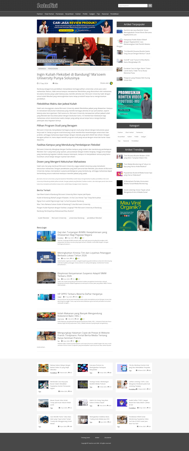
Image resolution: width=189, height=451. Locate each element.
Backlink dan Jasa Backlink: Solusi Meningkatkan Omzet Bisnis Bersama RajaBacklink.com (138, 32)
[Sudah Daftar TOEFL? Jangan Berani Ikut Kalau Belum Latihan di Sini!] (124, 403)
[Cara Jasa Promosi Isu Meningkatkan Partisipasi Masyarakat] (85, 368)
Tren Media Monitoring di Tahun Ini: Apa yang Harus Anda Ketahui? (137, 165)
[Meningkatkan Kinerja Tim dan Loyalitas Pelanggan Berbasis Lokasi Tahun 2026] (46, 257)
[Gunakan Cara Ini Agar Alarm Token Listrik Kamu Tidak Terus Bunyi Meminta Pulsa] (121, 69)
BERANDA (42, 69)
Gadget (92, 14)
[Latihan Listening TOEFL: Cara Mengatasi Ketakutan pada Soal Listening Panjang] (124, 384)
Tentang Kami (85, 437)
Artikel (97, 437)
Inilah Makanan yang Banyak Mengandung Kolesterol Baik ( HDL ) (80, 314)
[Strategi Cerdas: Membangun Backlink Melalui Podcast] (85, 384)
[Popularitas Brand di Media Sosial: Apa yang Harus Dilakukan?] (121, 174)
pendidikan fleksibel (94, 218)
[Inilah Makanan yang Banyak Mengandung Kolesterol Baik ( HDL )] (46, 316)
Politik (85, 14)
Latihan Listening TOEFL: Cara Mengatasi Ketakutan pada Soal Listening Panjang (139, 384)
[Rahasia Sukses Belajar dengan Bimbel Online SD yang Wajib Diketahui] (45, 368)
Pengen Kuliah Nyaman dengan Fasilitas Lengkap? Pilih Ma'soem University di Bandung (69, 208)
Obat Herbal (49, 14)
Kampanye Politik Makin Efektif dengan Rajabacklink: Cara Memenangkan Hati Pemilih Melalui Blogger (133, 43)
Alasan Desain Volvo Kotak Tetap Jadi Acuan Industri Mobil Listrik (60, 402)
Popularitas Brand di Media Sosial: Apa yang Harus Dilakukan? (138, 174)
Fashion (40, 14)
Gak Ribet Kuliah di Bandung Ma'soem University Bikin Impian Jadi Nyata (63, 194)
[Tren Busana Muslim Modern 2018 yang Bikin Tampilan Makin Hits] (121, 156)
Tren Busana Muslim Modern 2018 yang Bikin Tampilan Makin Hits (136, 157)
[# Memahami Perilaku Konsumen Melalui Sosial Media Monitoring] (121, 184)
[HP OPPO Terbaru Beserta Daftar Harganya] (46, 297)
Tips (98, 14)
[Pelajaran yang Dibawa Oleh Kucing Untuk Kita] (121, 79)
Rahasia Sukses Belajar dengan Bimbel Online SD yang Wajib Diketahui (60, 367)
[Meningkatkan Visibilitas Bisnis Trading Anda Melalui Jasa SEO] (85, 420)
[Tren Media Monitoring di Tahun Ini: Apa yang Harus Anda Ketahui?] (121, 165)
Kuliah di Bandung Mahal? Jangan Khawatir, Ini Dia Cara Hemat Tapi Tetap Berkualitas (69, 198)
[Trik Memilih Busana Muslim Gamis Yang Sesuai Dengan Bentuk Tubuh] (121, 52)
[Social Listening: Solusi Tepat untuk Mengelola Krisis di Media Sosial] (121, 193)
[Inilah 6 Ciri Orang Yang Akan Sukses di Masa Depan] (85, 402)
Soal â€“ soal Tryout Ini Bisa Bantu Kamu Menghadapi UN (136, 61)
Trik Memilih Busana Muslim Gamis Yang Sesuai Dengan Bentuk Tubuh (137, 52)
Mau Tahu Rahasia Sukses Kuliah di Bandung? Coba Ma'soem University (63, 204)
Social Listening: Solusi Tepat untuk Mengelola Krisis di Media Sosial (137, 191)
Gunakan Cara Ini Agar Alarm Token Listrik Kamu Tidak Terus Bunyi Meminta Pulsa (137, 70)
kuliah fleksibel (43, 218)
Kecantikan (69, 14)
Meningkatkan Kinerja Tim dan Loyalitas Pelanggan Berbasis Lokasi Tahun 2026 (84, 254)
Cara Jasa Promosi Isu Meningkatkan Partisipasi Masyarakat (98, 367)
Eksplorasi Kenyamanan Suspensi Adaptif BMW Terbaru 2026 (82, 274)
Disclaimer (107, 437)
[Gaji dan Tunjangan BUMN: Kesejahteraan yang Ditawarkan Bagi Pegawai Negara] (46, 236)
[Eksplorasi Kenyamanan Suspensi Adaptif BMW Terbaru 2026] (46, 281)
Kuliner (78, 14)
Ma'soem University (92, 94)
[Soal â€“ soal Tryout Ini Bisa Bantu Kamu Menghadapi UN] (121, 61)
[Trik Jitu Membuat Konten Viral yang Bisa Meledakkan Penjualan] (124, 368)
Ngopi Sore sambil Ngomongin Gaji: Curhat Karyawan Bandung (60, 201)
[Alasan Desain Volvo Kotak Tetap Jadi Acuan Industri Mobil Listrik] (45, 404)
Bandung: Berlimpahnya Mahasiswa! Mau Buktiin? (55, 211)
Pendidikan (114, 14)
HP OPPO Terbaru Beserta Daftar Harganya (80, 293)
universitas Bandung (76, 218)
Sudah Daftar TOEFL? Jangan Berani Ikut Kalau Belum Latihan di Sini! (139, 402)
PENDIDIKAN (53, 69)
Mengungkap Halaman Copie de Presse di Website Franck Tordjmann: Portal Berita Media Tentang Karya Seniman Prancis (84, 335)
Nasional (105, 14)
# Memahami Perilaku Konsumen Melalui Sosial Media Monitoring (136, 182)
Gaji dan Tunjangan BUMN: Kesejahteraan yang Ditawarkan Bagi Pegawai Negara (82, 233)
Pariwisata (59, 14)
